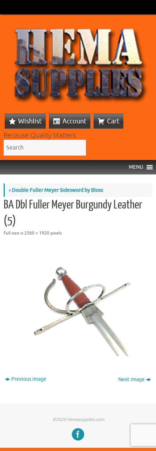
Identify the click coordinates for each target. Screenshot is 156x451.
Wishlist (30, 121)
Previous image (28, 379)
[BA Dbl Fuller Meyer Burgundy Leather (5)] (78, 301)
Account (74, 121)
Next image (131, 379)
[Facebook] (78, 434)
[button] (136, 167)
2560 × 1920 (36, 233)
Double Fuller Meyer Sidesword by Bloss (55, 190)
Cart (113, 121)
